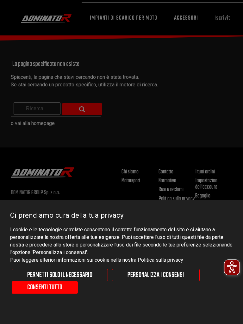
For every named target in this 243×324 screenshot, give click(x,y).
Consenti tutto (44, 287)
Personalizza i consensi (156, 275)
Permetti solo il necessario (59, 275)
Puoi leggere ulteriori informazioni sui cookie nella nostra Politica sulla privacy (96, 260)
